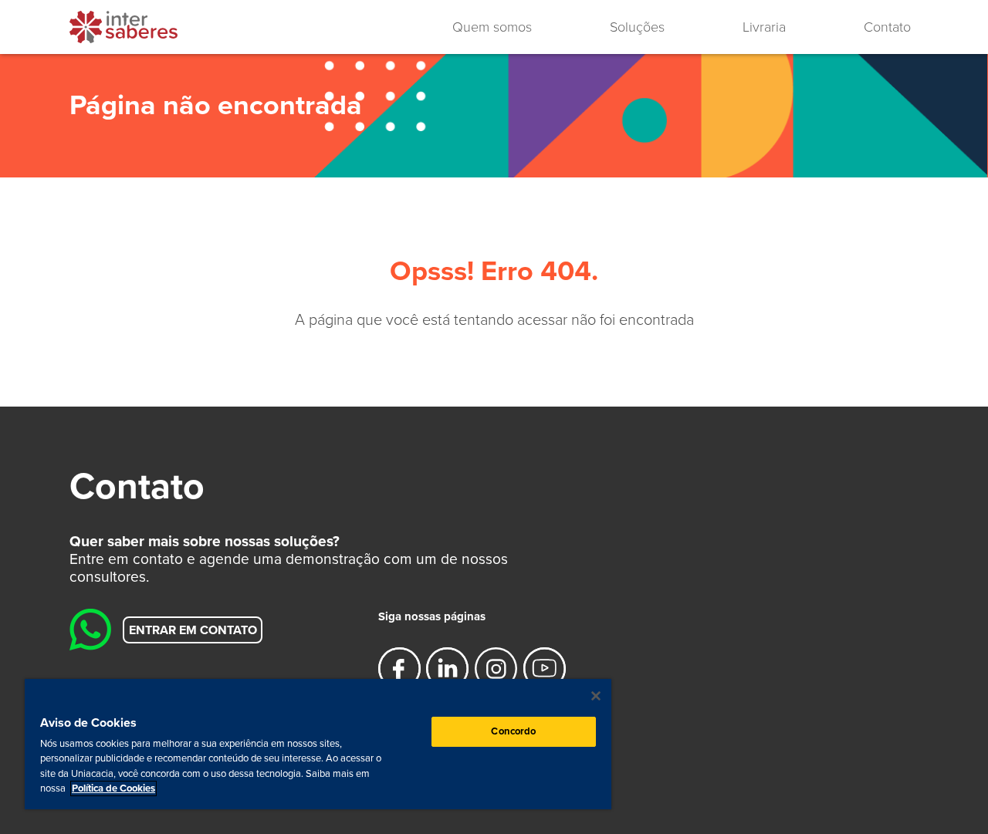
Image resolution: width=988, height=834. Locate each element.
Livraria (764, 27)
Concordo (513, 731)
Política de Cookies (113, 788)
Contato (887, 27)
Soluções (637, 27)
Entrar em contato (193, 629)
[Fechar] (596, 696)
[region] (318, 744)
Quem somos (492, 27)
